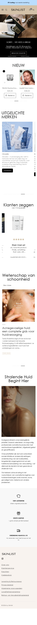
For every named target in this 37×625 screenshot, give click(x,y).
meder (10, 329)
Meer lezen (6, 358)
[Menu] (2, 9)
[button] (6, 10)
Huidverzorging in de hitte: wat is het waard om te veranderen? (17, 336)
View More (7, 290)
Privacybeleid (7, 590)
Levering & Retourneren (11, 586)
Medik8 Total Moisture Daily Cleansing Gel (27, 93)
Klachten (5, 576)
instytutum (5, 329)
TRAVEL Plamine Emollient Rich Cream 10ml (10, 93)
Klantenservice (7, 573)
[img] (18, 244)
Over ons (5, 569)
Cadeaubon (6, 580)
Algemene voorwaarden (11, 593)
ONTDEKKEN (7, 175)
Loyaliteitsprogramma (10, 596)
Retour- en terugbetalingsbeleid (15, 600)
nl (33, 10)
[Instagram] (2, 563)
